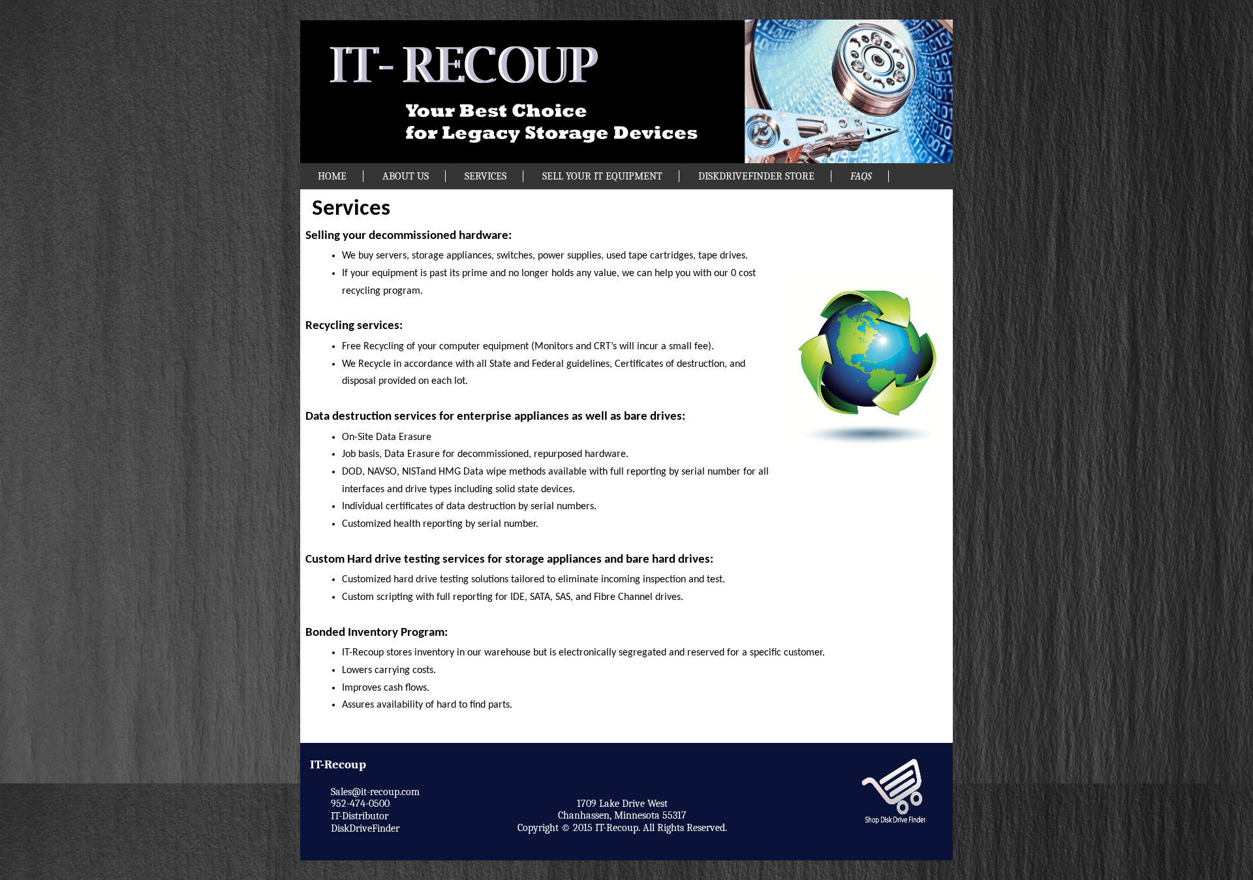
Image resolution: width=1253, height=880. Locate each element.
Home (332, 176)
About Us (405, 176)
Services (485, 176)
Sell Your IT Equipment (602, 176)
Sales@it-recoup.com (375, 792)
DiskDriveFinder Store (756, 176)
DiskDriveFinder (365, 828)
